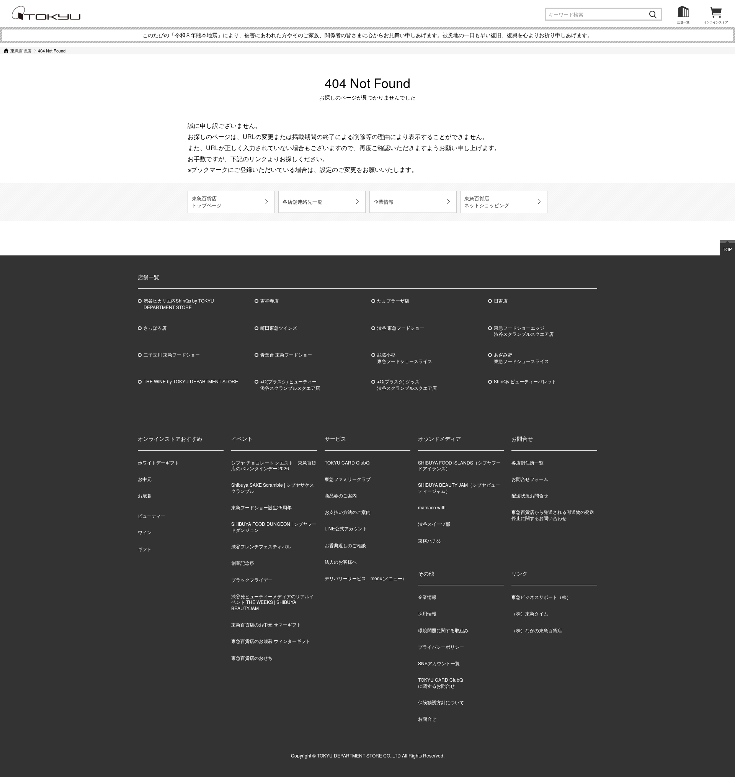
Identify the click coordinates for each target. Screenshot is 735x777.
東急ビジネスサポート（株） (541, 597)
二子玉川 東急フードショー (172, 355)
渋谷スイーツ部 (434, 523)
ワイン (145, 532)
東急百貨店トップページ (207, 202)
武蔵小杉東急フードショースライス (404, 358)
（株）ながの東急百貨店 (536, 630)
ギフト (145, 549)
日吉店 (501, 301)
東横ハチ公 (429, 540)
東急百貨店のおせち (252, 657)
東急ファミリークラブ (348, 479)
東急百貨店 (20, 50)
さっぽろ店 (155, 328)
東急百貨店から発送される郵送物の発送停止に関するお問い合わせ (552, 515)
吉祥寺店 (269, 301)
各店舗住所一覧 (527, 462)
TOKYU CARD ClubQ (347, 462)
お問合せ (427, 718)
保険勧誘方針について (441, 702)
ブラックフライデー (252, 579)
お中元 (145, 479)
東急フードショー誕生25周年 (261, 507)
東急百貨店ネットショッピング (486, 202)
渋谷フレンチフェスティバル (261, 546)
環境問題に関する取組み (443, 630)
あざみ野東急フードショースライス (521, 358)
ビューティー (151, 515)
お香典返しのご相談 (345, 545)
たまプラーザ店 (393, 301)
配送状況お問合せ (529, 495)
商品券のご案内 (341, 495)
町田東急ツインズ (278, 328)
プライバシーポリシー (441, 646)
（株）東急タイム (529, 613)
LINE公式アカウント (346, 528)
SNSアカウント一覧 (439, 663)
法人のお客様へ (341, 561)
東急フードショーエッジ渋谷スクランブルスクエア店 (524, 331)
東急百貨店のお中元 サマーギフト (266, 624)
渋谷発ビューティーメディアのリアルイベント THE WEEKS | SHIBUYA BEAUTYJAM (272, 602)
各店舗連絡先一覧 (302, 201)
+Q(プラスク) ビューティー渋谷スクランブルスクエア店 (290, 384)
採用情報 (427, 613)
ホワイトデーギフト (158, 462)
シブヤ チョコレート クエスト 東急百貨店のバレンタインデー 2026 (273, 465)
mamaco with (432, 507)
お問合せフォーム (529, 479)
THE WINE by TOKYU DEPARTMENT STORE (191, 381)
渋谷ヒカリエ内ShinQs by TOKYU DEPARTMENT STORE (179, 304)
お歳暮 (145, 495)
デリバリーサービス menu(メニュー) (364, 578)
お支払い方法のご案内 (348, 512)
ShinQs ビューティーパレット (525, 381)
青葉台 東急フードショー (286, 355)
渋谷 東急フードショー (400, 328)
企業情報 (384, 201)
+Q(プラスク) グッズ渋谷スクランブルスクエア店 (407, 384)
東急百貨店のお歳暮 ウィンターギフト (270, 641)
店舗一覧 (683, 22)
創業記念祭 (242, 562)
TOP (727, 249)
